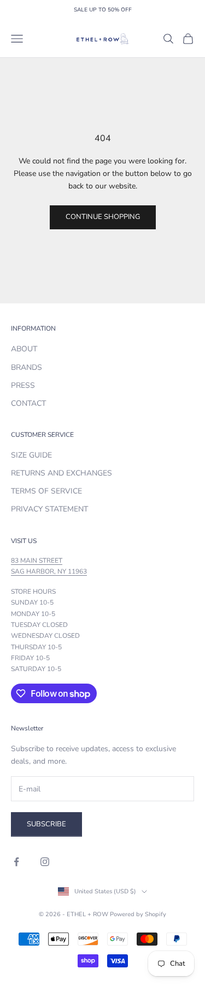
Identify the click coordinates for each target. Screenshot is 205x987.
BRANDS (26, 367)
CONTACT (28, 403)
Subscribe (46, 824)
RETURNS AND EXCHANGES (61, 473)
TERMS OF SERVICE (46, 491)
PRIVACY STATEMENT (49, 509)
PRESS (23, 385)
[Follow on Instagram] (44, 861)
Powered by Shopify (138, 914)
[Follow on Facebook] (16, 861)
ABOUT (24, 349)
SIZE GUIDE (31, 455)
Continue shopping (103, 217)
